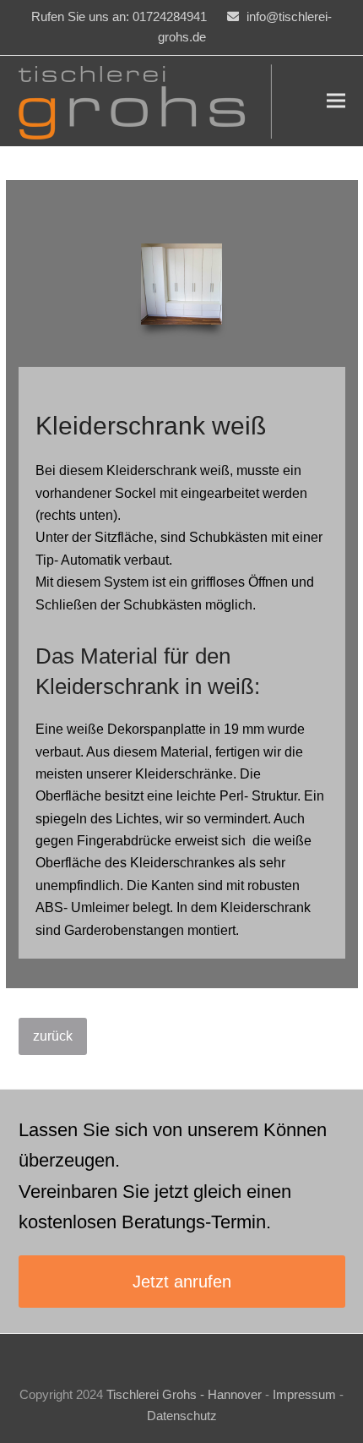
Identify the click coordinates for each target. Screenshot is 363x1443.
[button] (336, 101)
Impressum (304, 1395)
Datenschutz (182, 1416)
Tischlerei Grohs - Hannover (184, 1395)
